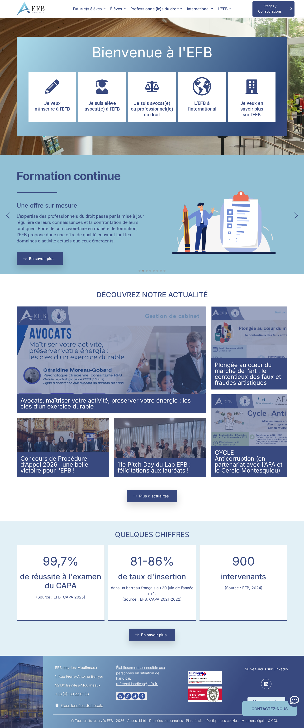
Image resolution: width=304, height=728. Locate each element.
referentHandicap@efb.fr (137, 684)
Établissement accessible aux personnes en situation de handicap (140, 673)
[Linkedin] (266, 684)
